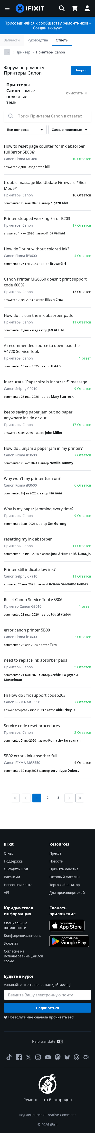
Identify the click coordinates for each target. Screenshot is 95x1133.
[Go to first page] (15, 798)
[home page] (30, 8)
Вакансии (12, 877)
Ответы (62, 40)
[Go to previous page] (26, 798)
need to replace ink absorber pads (35, 660)
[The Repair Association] (86, 1057)
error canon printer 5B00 (27, 630)
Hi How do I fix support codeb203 (35, 695)
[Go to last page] (79, 798)
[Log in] (87, 8)
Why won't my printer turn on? (32, 478)
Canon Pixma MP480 (20, 158)
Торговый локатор (64, 884)
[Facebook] (19, 1057)
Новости (56, 861)
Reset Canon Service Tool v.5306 (33, 599)
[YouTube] (48, 1057)
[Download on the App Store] (67, 925)
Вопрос (81, 70)
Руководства (38, 40)
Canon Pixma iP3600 (20, 255)
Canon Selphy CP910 (20, 388)
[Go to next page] (69, 798)
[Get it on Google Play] (69, 941)
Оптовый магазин (64, 877)
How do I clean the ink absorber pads (38, 315)
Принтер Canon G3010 (22, 606)
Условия (11, 943)
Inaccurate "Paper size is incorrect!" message (45, 382)
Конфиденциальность (22, 935)
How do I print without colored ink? (36, 249)
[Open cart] (74, 8)
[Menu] (7, 8)
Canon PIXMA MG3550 (22, 702)
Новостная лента (18, 884)
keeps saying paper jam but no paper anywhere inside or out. (38, 415)
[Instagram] (38, 1057)
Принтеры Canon (50, 52)
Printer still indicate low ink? (30, 569)
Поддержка (13, 861)
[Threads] (76, 1057)
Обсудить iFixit (16, 869)
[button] (62, 8)
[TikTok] (9, 1057)
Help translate (43, 1041)
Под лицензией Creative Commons (47, 1114)
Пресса (55, 853)
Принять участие (63, 869)
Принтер (23, 52)
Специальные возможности (15, 925)
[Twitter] (28, 1057)
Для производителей (67, 892)
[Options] (7, 52)
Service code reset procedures (32, 725)
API (6, 892)
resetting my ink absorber (28, 539)
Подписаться (47, 1007)
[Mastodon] (58, 1057)
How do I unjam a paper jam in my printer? (43, 448)
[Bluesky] (67, 1057)
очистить (74, 93)
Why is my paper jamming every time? (39, 509)
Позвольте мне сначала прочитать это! (41, 1017)
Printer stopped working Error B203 (37, 218)
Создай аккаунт (47, 28)
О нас (8, 853)
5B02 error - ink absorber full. (31, 756)
